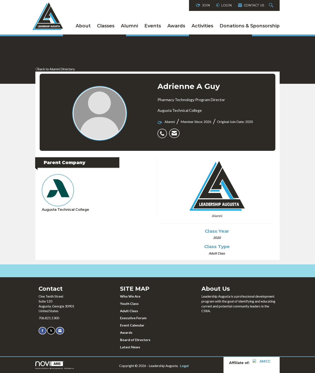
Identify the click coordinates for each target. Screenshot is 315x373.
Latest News (130, 347)
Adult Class (129, 311)
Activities (202, 25)
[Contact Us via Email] (60, 330)
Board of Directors (135, 340)
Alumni (129, 25)
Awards (176, 25)
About (83, 25)
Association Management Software (54, 368)
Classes (105, 25)
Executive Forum (133, 318)
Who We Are (130, 296)
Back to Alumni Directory (56, 69)
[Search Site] (271, 5)
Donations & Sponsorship (250, 25)
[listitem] (163, 131)
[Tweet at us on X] (51, 330)
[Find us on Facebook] (42, 330)
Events (152, 25)
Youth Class (129, 303)
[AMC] (263, 363)
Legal (184, 366)
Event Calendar (132, 325)
